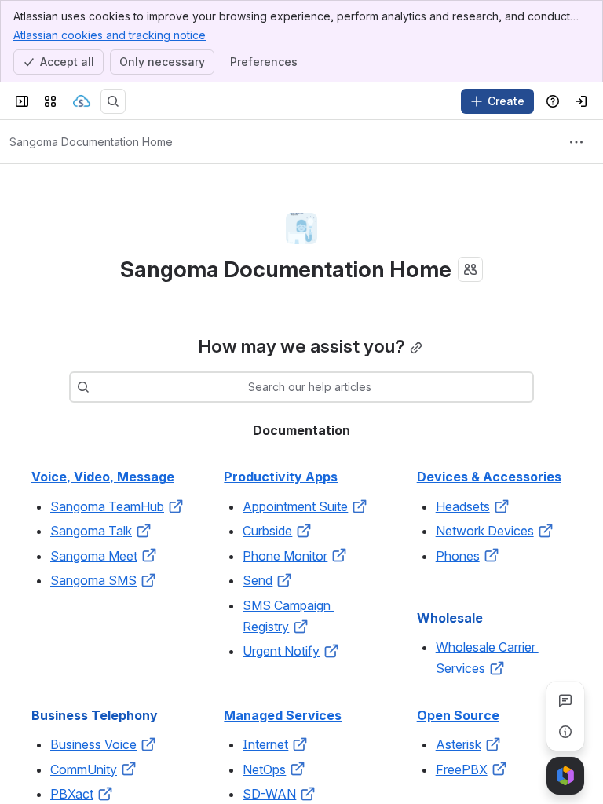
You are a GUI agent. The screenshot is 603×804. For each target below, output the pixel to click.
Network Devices (485, 531)
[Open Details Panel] (565, 731)
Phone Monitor (285, 556)
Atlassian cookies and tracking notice (109, 35)
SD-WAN (269, 794)
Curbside (267, 531)
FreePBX (462, 769)
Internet (265, 744)
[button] (176, 506)
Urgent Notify (281, 651)
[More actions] (576, 142)
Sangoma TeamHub (107, 506)
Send (257, 580)
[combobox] (97, 387)
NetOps (264, 769)
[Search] (113, 101)
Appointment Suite (295, 506)
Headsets (463, 506)
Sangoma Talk (91, 531)
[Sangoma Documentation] (81, 101)
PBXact (71, 794)
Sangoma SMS (93, 580)
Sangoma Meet (93, 556)
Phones (458, 556)
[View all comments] (565, 700)
